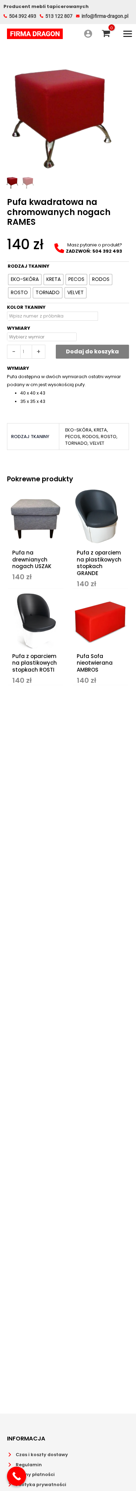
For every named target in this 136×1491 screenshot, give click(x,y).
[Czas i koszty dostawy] (37, 1455)
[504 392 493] (19, 16)
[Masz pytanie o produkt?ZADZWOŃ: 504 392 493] (88, 248)
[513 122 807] (56, 16)
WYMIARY (18, 328)
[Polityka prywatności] (36, 1485)
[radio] (24, 279)
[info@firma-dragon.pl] (102, 16)
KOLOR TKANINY (26, 307)
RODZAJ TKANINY (29, 266)
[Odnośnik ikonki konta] (88, 33)
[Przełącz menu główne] (127, 33)
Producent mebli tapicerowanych (46, 6)
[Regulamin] (24, 1465)
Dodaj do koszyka (92, 351)
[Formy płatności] (31, 1474)
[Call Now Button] (16, 1476)
